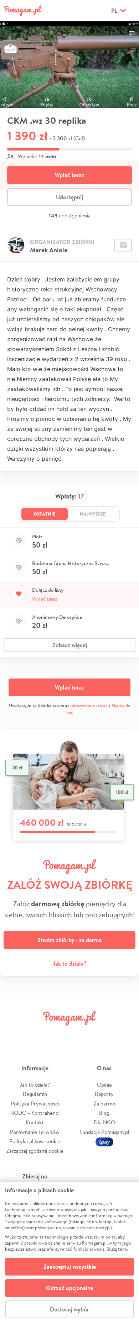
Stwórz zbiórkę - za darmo (69, 940)
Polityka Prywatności (35, 1103)
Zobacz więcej (69, 645)
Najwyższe (93, 514)
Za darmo (104, 1103)
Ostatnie (45, 514)
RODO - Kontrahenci (35, 1112)
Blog (104, 1112)
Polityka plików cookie (34, 1141)
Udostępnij (69, 197)
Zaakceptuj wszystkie (69, 1267)
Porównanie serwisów (35, 1132)
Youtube (125, 1034)
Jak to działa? (70, 963)
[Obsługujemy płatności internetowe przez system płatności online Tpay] (104, 1141)
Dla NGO (104, 1122)
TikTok (103, 1034)
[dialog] (69, 1253)
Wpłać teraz (69, 175)
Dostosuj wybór (69, 1309)
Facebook (13, 1034)
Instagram (58, 1034)
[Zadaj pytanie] (123, 245)
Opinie (104, 1084)
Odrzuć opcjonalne (69, 1288)
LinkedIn (80, 1034)
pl (114, 11)
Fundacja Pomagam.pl (104, 1132)
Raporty (104, 1094)
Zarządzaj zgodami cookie (34, 1150)
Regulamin (35, 1094)
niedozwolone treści (87, 705)
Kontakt (35, 1122)
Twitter (36, 1034)
